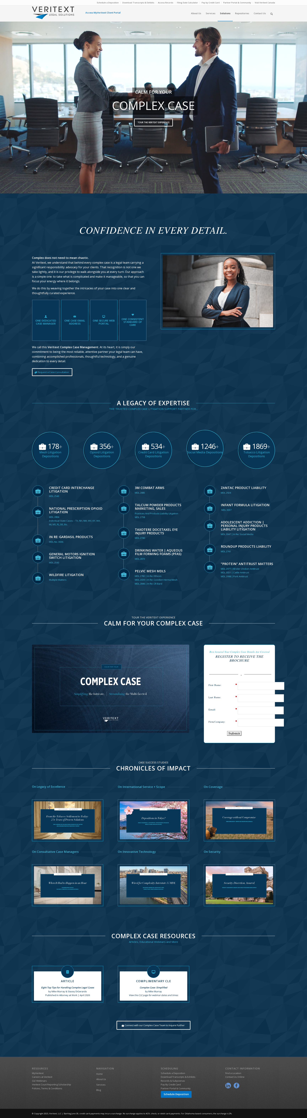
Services (101, 1084)
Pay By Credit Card (171, 1084)
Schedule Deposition (176, 1094)
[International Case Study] (67, 820)
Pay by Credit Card (211, 2)
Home (99, 1073)
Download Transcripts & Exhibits (138, 2)
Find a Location (233, 1073)
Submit (234, 733)
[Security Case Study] (239, 885)
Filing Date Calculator (187, 2)
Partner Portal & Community (237, 2)
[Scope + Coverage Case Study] (239, 820)
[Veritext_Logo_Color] (53, 15)
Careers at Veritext (42, 1076)
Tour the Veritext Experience (153, 122)
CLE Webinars (39, 1080)
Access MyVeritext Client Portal (103, 12)
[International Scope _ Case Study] (153, 820)
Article (67, 981)
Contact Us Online (234, 1076)
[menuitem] (108, 3)
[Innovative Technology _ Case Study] (153, 885)
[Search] (271, 13)
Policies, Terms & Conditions (47, 1088)
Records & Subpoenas (173, 1080)
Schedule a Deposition (108, 2)
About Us (101, 1079)
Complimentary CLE (153, 981)
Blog (98, 1090)
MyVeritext (38, 1073)
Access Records (165, 2)
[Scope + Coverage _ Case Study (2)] (67, 885)
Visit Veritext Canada (265, 2)
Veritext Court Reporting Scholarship (51, 1084)
